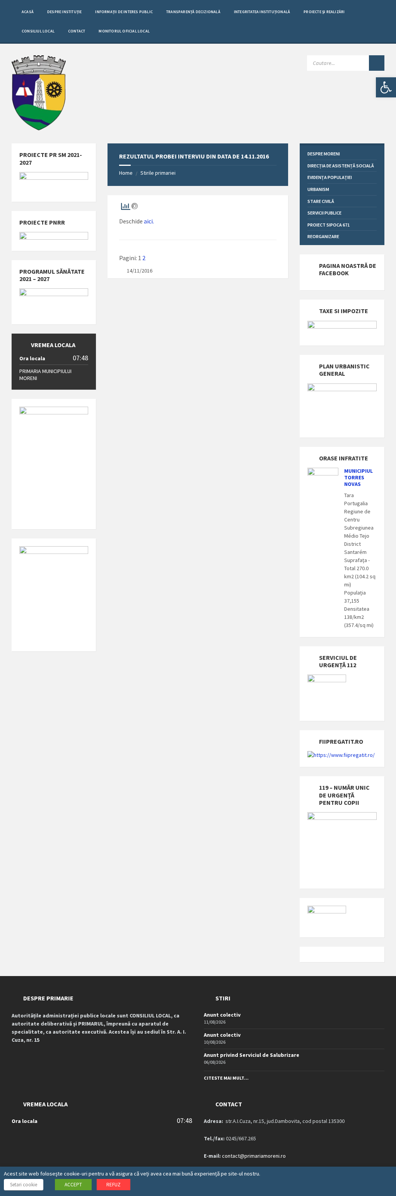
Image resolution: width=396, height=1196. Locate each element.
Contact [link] (76, 31)
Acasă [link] (28, 11)
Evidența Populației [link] (329, 177)
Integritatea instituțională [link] (262, 11)
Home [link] (126, 172)
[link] (386, 87)
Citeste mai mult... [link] (226, 1078)
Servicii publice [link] (324, 213)
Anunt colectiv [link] (222, 1014)
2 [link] (143, 258)
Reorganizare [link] (323, 236)
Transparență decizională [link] (193, 11)
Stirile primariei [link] (158, 172)
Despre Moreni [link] (323, 154)
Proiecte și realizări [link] (324, 11)
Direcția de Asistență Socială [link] (340, 166)
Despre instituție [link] (64, 11)
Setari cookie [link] (23, 1184)
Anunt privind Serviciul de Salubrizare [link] (251, 1054)
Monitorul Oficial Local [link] (124, 31)
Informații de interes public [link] (124, 11)
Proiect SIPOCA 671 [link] (328, 225)
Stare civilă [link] (320, 201)
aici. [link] (149, 221)
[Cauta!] (376, 63)
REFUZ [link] (113, 1184)
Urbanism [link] (318, 189)
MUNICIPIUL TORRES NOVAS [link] (358, 477)
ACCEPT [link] (73, 1184)
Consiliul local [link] (38, 31)
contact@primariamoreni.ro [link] (254, 1155)
